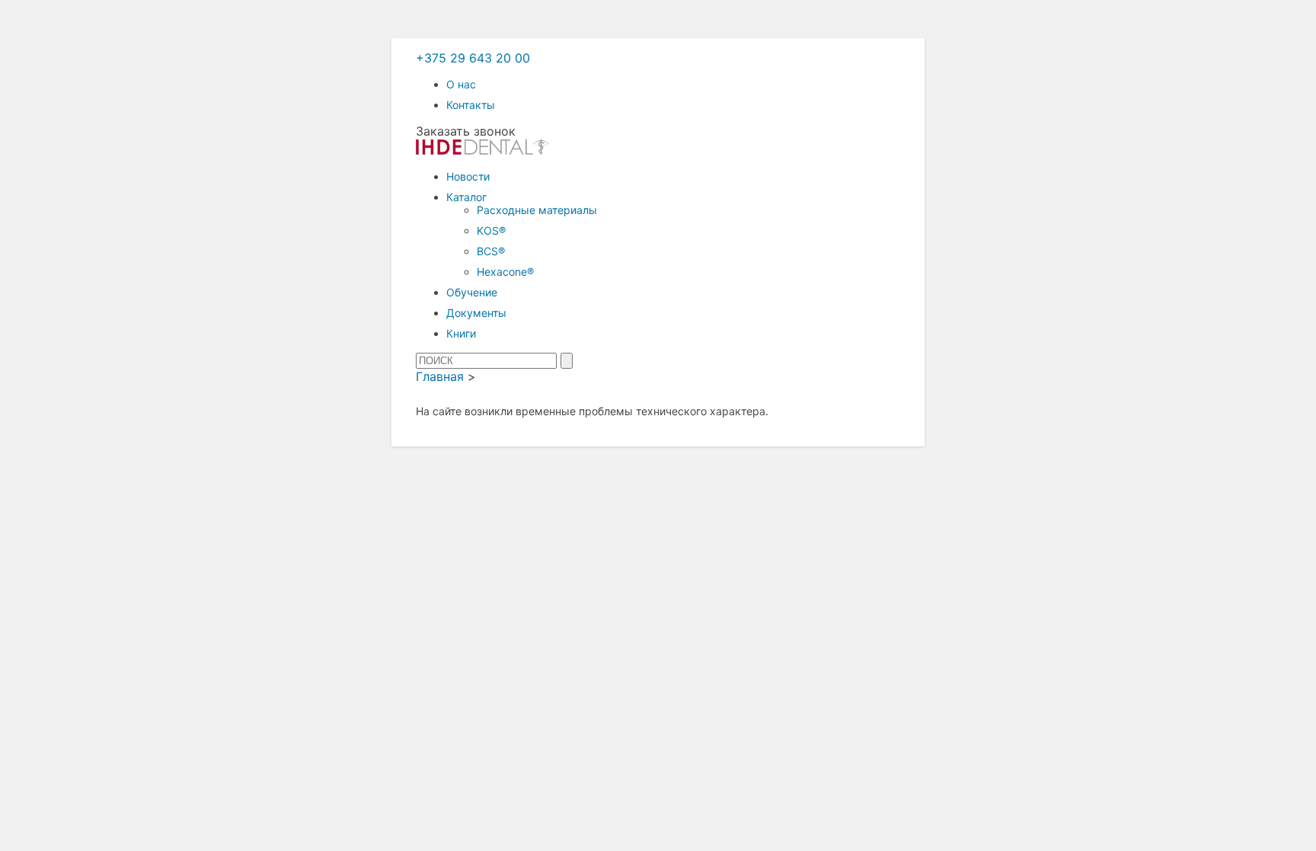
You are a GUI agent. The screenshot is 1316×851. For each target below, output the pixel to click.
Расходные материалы (537, 209)
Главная (440, 376)
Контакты (470, 104)
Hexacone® (505, 271)
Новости (468, 176)
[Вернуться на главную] (482, 150)
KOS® (491, 230)
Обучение (471, 292)
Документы (476, 312)
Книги (461, 333)
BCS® (491, 251)
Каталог (466, 196)
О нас (461, 84)
